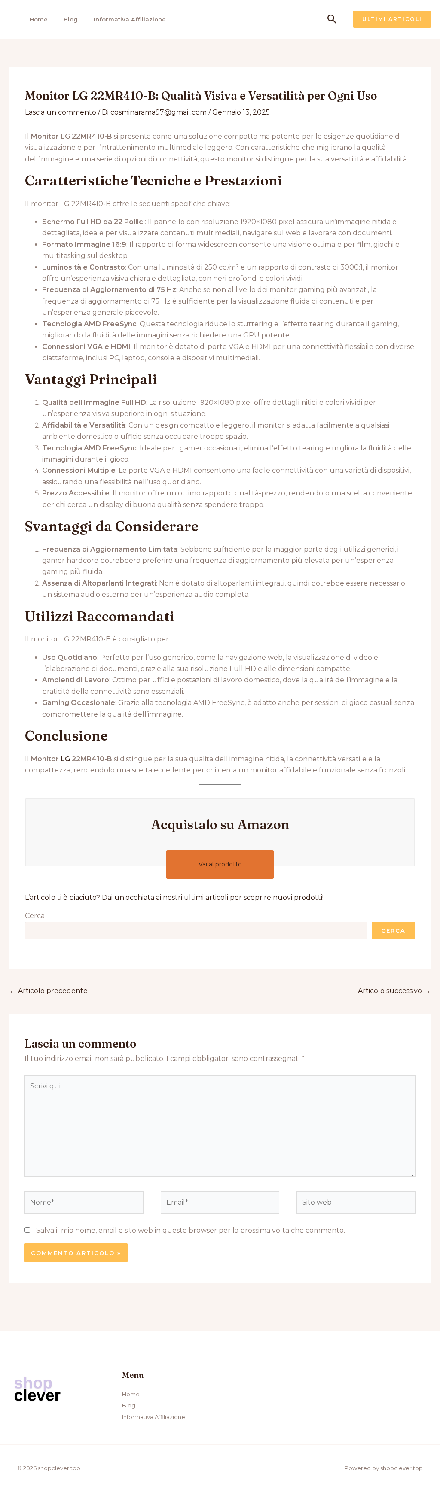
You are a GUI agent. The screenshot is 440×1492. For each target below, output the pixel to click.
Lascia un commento (60, 112)
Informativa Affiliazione (130, 19)
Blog (71, 19)
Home (39, 19)
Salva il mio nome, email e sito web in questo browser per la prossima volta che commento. (190, 1230)
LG (65, 759)
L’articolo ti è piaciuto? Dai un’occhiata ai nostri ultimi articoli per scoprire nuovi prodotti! (174, 897)
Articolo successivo (394, 991)
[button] (332, 19)
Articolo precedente (48, 991)
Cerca (35, 916)
